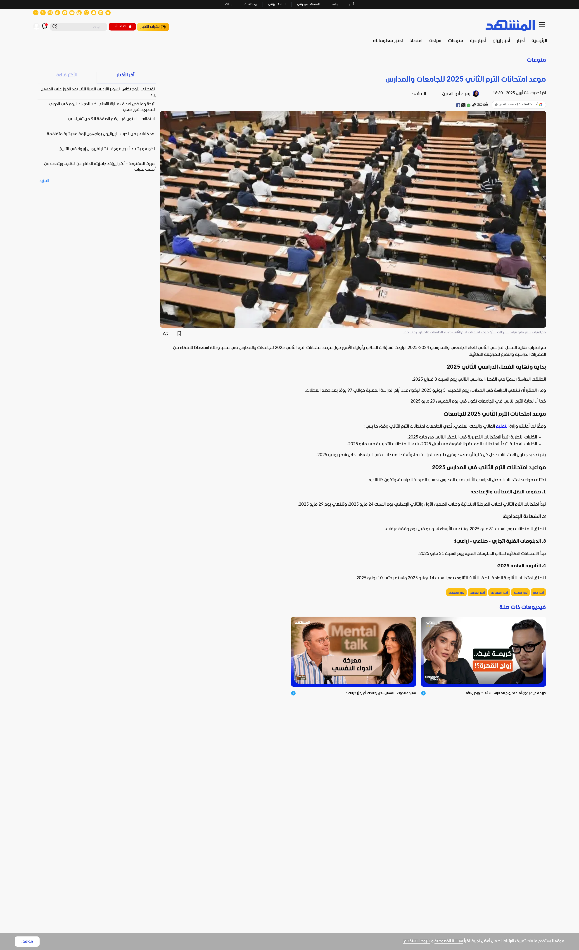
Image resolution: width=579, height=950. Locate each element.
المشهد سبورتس (308, 4)
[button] (289, 60)
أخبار (351, 4)
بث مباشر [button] (120, 26)
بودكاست (250, 4)
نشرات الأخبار (150, 26)
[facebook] (458, 105)
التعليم (502, 426)
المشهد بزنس (277, 4)
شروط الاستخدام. (416, 941)
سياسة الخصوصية (448, 941)
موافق (27, 941)
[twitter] (463, 105)
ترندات (229, 4)
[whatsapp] (469, 105)
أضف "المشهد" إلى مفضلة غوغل (516, 104)
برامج (334, 4)
